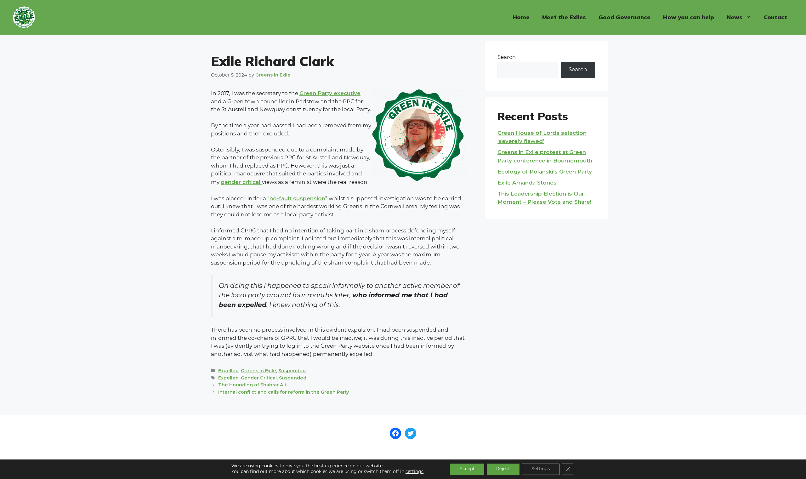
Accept (467, 469)
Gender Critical (259, 378)
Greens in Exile (258, 371)
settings (414, 472)
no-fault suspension (297, 198)
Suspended (292, 371)
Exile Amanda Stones (527, 183)
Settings (540, 469)
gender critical (241, 182)
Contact (775, 17)
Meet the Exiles (564, 17)
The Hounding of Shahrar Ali (252, 385)
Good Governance (624, 17)
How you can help (688, 17)
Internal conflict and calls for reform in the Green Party (283, 392)
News (734, 17)
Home (521, 17)
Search (506, 57)
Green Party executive (329, 93)
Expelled (228, 371)
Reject (503, 469)
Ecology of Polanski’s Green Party (544, 171)
